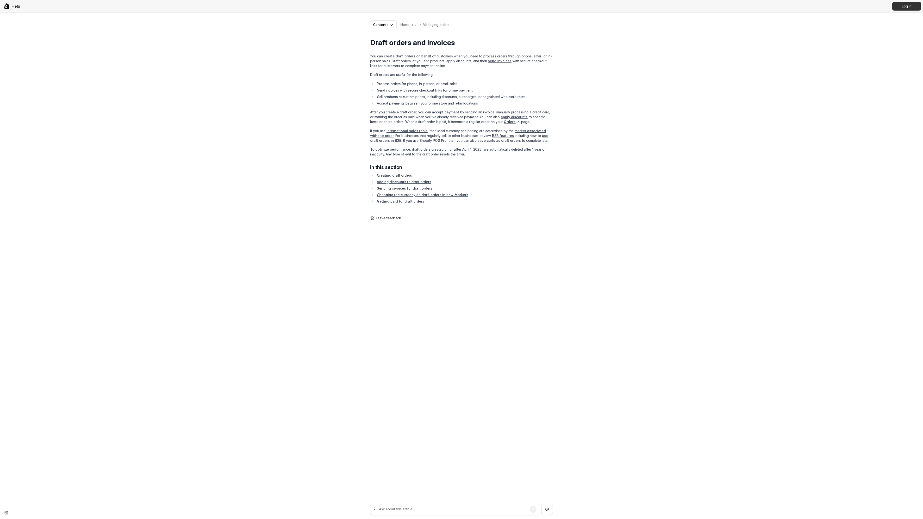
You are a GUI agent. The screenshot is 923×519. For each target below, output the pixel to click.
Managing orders (436, 25)
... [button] (416, 25)
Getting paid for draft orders (400, 201)
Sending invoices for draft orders (404, 188)
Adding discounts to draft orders (404, 182)
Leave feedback (388, 218)
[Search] (533, 509)
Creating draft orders (394, 175)
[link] (12, 6)
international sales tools (407, 131)
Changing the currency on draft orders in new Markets (422, 195)
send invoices (499, 61)
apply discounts (514, 117)
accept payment (445, 112)
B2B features (503, 136)
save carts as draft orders (499, 140)
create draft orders (399, 56)
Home (405, 25)
